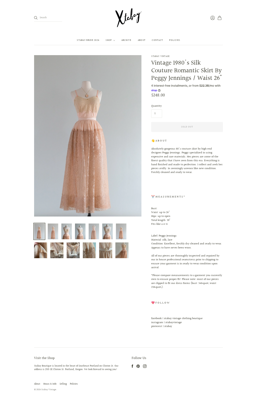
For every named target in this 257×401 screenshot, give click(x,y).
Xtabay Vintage (160, 56)
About (142, 40)
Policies (174, 40)
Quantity (156, 106)
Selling (63, 384)
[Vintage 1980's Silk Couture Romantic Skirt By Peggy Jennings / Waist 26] (39, 231)
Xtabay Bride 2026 (88, 40)
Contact (157, 40)
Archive (126, 40)
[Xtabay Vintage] (128, 17)
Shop (109, 40)
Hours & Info (49, 384)
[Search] (36, 18)
